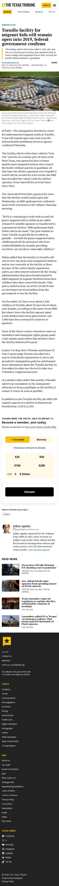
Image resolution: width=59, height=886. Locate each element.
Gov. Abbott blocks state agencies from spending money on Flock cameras (39, 583)
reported (38, 194)
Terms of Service (9, 795)
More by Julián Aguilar (39, 550)
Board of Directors (10, 769)
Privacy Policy (8, 799)
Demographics (8, 702)
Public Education (9, 737)
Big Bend (39, 12)
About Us (6, 760)
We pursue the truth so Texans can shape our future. (16, 673)
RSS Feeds (6, 821)
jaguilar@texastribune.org (27, 529)
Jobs (4, 773)
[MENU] (54, 5)
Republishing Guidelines (12, 786)
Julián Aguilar (11, 63)
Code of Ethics (8, 790)
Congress (6, 689)
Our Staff (6, 764)
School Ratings (23, 12)
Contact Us (7, 656)
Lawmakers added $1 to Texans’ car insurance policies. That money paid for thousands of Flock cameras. (39, 620)
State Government (10, 741)
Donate (46, 5)
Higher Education (9, 724)
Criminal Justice (9, 698)
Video (4, 816)
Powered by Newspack (12, 878)
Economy (6, 706)
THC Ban (52, 12)
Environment (7, 715)
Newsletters (7, 808)
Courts (5, 693)
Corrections (7, 803)
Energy (5, 711)
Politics (5, 732)
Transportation (8, 745)
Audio (4, 812)
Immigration (8, 25)
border (6, 514)
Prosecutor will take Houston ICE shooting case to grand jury (39, 566)
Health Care (7, 719)
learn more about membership (40, 426)
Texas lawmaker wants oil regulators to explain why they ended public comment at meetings (38, 602)
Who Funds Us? (9, 778)
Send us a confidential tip (13, 664)
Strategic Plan (8, 782)
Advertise (6, 660)
